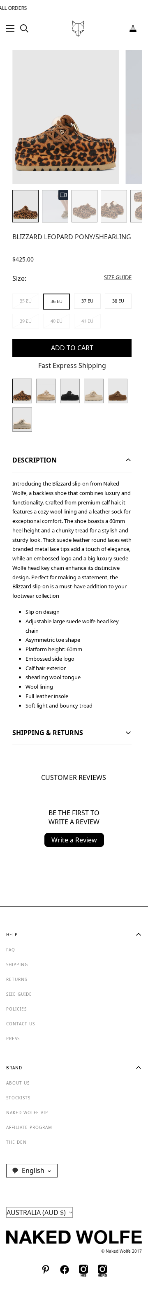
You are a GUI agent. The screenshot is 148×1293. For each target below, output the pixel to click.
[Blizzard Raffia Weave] (46, 391)
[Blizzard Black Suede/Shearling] (70, 391)
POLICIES (16, 1009)
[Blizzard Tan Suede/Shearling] (117, 391)
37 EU (87, 301)
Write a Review (74, 839)
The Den (16, 1142)
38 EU (118, 301)
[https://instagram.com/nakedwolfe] (102, 1270)
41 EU (87, 321)
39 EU (26, 321)
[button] (133, 28)
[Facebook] (64, 1269)
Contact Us (20, 1024)
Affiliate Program (29, 1127)
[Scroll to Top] (133, 1249)
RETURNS (16, 979)
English (33, 1170)
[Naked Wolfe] (78, 28)
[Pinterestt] (45, 1269)
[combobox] (32, 1170)
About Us (18, 1083)
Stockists (18, 1098)
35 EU (26, 301)
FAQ (10, 950)
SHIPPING (17, 964)
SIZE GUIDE (19, 994)
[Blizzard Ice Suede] (94, 391)
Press (13, 1038)
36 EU (56, 301)
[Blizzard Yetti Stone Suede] (22, 419)
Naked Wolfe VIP (27, 1112)
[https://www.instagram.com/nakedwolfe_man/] (83, 1270)
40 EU (56, 321)
